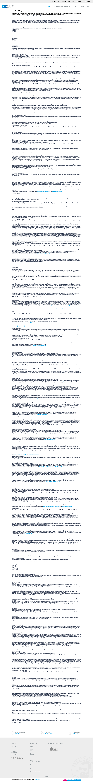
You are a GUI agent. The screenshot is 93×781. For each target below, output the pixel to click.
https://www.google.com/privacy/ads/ (50, 439)
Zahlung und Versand (33, 763)
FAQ (30, 753)
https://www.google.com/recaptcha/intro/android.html (51, 506)
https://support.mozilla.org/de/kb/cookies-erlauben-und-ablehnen (26, 325)
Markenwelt (31, 746)
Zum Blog (75, 733)
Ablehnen (65, 779)
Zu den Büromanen (49, 733)
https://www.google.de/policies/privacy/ (43, 414)
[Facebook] (11, 758)
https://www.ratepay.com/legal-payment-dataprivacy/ (50, 305)
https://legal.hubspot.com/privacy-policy (45, 466)
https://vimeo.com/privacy (28, 533)
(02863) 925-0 (18, 733)
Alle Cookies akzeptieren (77, 779)
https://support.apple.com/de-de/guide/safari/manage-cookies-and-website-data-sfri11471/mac (28, 326)
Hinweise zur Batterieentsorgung (34, 767)
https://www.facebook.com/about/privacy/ (34, 398)
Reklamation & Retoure (33, 747)
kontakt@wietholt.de (14, 752)
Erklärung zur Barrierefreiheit (34, 769)
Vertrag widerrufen (32, 755)
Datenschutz (31, 760)
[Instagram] (13, 758)
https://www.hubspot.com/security (58, 466)
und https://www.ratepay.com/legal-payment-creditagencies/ (68, 305)
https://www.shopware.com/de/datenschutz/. (40, 345)
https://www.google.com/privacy (67, 506)
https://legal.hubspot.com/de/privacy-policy (43, 191)
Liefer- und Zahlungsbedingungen (34, 751)
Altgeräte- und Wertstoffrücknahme (35, 771)
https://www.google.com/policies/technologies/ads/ (44, 427)
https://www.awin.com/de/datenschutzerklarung (53, 481)
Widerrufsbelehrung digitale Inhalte (35, 761)
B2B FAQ (31, 750)
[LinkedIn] (18, 758)
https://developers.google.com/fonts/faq (59, 544)
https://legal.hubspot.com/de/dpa (57, 191)
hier (34, 493)
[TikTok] (22, 758)
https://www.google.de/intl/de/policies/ (43, 544)
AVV (30, 768)
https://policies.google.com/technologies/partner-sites (44, 376)
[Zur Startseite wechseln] (8, 6)
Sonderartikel (32, 754)
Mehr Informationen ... (37, 779)
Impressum (31, 765)
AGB (30, 764)
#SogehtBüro (46, 776)
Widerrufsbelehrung (32, 759)
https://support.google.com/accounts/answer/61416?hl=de (23, 322)
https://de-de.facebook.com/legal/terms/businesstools (61, 381)
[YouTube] (15, 758)
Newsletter (31, 749)
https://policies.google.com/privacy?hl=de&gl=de (62, 376)
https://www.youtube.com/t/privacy (17, 518)
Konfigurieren (70, 779)
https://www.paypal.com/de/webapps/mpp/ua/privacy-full (60, 308)
